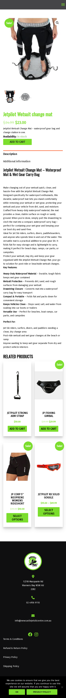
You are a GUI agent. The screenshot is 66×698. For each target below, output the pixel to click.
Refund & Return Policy (15, 648)
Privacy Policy (10, 657)
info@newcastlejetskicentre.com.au (33, 620)
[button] (57, 23)
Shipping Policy (11, 666)
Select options (17, 518)
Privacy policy (42, 692)
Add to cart (17, 141)
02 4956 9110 (33, 602)
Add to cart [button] (17, 428)
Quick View (17, 406)
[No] (62, 687)
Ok (16, 692)
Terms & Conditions (13, 639)
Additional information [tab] (16, 161)
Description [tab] (10, 154)
